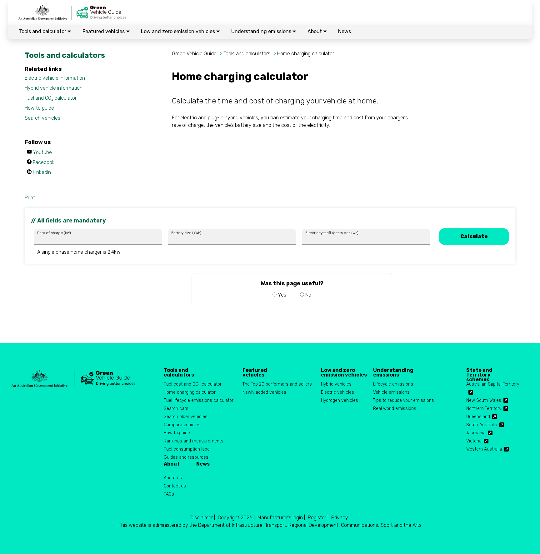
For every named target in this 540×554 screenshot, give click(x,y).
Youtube (42, 152)
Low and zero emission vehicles (178, 31)
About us (173, 478)
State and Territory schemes (479, 372)
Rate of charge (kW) (54, 233)
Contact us (175, 486)
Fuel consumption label (187, 449)
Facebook (44, 162)
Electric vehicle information (55, 78)
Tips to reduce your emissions (403, 400)
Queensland (478, 416)
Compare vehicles (182, 424)
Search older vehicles (186, 416)
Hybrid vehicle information (53, 88)
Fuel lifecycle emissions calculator (198, 400)
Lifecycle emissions (393, 384)
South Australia (481, 424)
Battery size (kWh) (186, 233)
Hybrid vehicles (336, 384)
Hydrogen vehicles (339, 400)
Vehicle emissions (391, 392)
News (344, 31)
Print (30, 198)
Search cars (176, 408)
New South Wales (483, 400)
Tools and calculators (246, 54)
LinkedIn (42, 172)
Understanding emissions (261, 31)
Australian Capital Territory (492, 384)
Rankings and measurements (193, 441)
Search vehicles (42, 118)
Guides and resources (186, 457)
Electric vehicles (337, 392)
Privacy (339, 518)
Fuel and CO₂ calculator (51, 98)
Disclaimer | (202, 518)
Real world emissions (394, 408)
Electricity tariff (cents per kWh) (331, 233)
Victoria (474, 441)
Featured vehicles (104, 31)
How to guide (39, 108)
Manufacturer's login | (281, 518)
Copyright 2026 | (236, 518)
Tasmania (476, 433)
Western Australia (484, 449)
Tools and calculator (43, 31)
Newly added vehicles (264, 392)
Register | (318, 518)
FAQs (169, 494)
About (315, 31)
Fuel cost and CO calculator (193, 384)
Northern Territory (483, 408)
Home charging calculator (305, 54)
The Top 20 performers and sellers (277, 384)
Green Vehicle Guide (194, 54)
